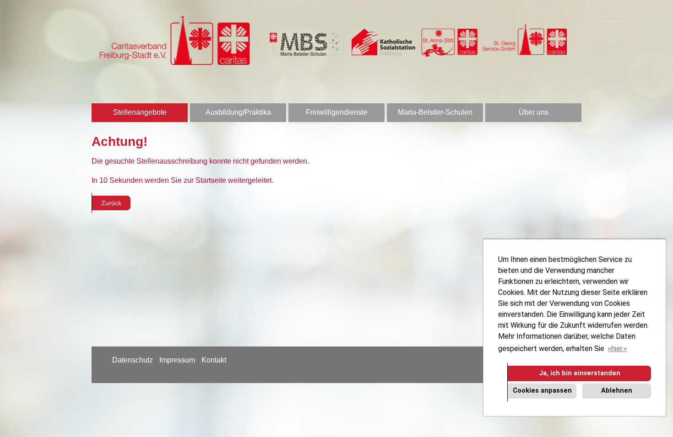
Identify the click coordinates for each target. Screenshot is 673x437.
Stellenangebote (140, 112)
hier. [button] (617, 348)
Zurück (111, 203)
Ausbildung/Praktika (238, 112)
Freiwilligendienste (337, 112)
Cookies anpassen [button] (542, 390)
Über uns (533, 112)
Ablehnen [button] (616, 390)
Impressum (177, 360)
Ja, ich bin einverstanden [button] (579, 373)
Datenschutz (132, 360)
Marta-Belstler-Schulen (435, 112)
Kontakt (213, 360)
